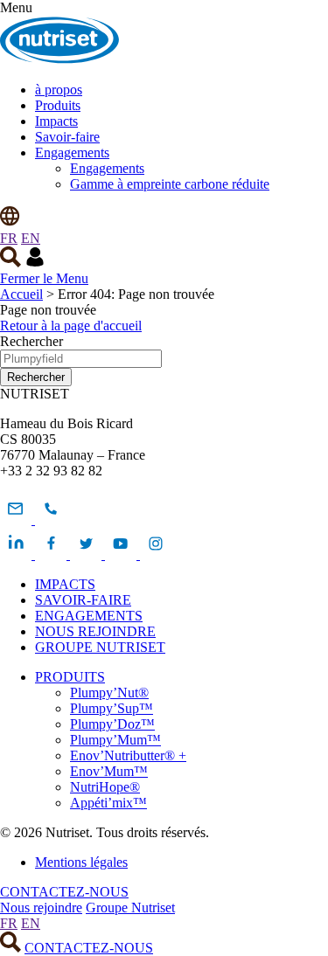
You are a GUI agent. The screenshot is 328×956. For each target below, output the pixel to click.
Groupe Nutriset (130, 907)
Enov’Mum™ (109, 771)
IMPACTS (65, 584)
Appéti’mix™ (108, 802)
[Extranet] (34, 262)
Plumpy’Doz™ (112, 724)
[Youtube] (122, 554)
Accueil (21, 294)
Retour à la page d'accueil (71, 325)
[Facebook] (52, 554)
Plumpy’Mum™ (115, 739)
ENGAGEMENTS (89, 615)
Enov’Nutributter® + (128, 755)
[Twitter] (87, 554)
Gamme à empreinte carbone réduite (169, 184)
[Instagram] (155, 554)
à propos (58, 89)
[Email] (17, 519)
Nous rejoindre (41, 907)
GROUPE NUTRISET (100, 647)
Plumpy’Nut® (109, 692)
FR (8, 238)
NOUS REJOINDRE (95, 631)
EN (30, 238)
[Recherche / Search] (10, 262)
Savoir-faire (67, 136)
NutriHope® (105, 786)
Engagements (72, 152)
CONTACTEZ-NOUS (64, 891)
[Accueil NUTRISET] (59, 59)
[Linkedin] (17, 554)
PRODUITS (70, 676)
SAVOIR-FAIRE (83, 599)
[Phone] (50, 519)
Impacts (56, 121)
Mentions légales (81, 862)
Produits (57, 105)
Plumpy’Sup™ (111, 708)
